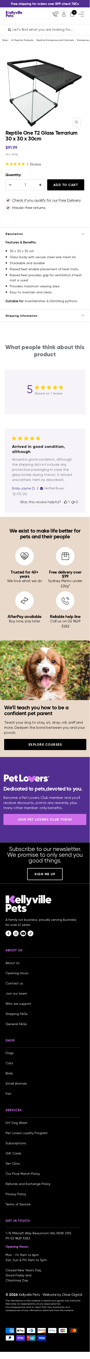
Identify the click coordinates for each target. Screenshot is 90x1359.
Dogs (10, 1053)
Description (14, 234)
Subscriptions (16, 1143)
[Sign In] (63, 14)
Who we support (18, 1003)
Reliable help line (65, 616)
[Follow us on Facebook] (8, 933)
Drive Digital (72, 1294)
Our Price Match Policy (23, 1174)
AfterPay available (24, 616)
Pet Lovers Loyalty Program (27, 1133)
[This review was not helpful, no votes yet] (73, 502)
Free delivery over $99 (65, 574)
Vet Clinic (13, 1163)
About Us (13, 963)
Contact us (14, 983)
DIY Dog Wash (16, 1123)
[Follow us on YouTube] (23, 933)
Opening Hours (17, 973)
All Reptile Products (22, 40)
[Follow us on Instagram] (16, 933)
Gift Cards (13, 1153)
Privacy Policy (16, 1194)
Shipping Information (22, 315)
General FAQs (16, 1024)
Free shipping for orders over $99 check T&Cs (45, 4)
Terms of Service (18, 1204)
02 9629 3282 (20, 1238)
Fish (8, 1093)
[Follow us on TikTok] (30, 933)
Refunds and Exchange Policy (28, 1184)
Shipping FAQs (17, 1014)
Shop (5, 40)
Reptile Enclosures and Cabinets (55, 40)
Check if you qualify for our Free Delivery (46, 200)
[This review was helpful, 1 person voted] (65, 502)
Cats (9, 1063)
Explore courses (45, 744)
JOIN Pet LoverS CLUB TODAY (45, 819)
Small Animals (16, 1083)
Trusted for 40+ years (24, 574)
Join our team (16, 993)
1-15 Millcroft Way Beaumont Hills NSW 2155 (39, 1233)
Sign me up (45, 874)
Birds (9, 1073)
